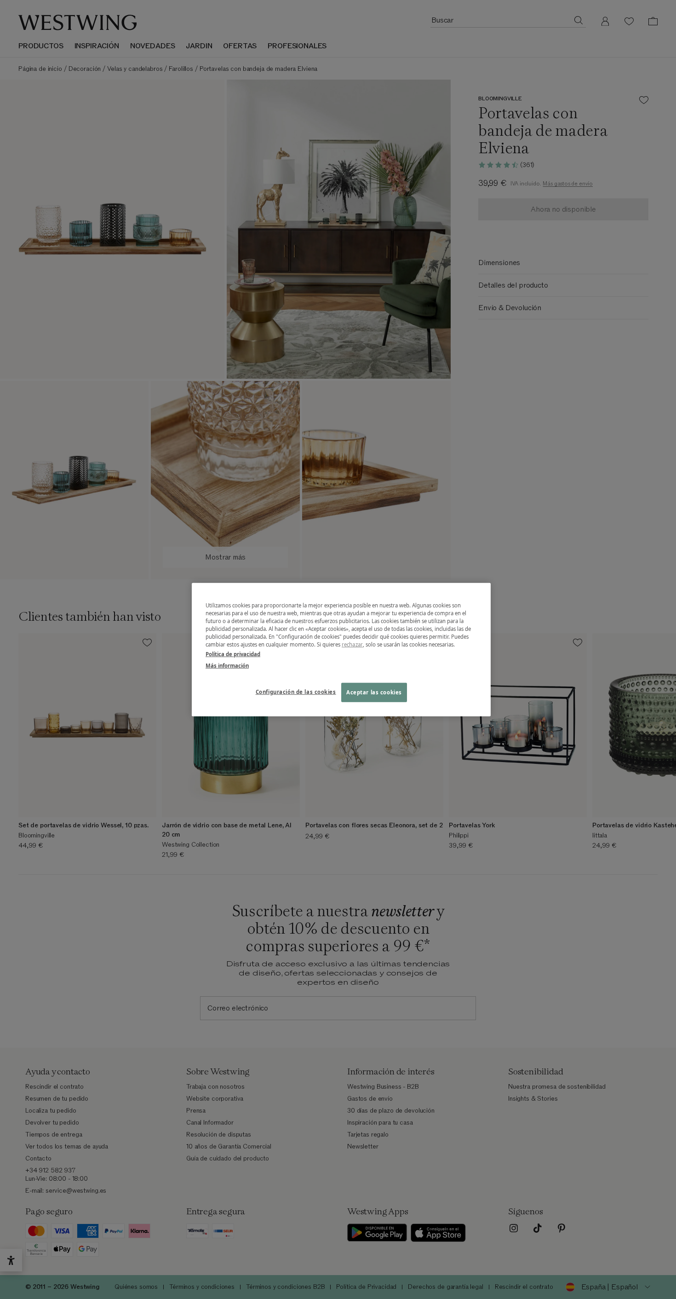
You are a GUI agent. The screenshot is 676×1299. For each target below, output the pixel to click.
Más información (227, 665)
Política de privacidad (233, 654)
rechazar (352, 644)
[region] (341, 649)
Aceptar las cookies (374, 692)
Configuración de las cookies (296, 691)
